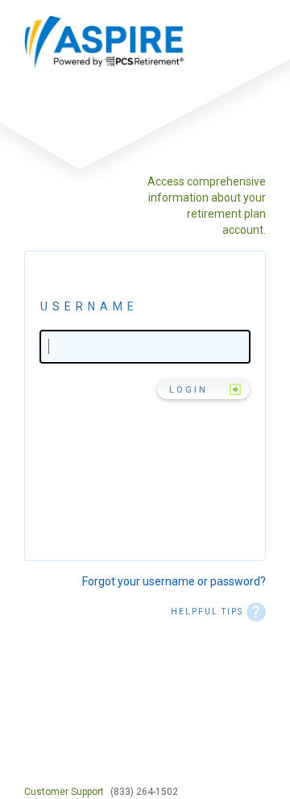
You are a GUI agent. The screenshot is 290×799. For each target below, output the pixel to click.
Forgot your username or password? (174, 581)
